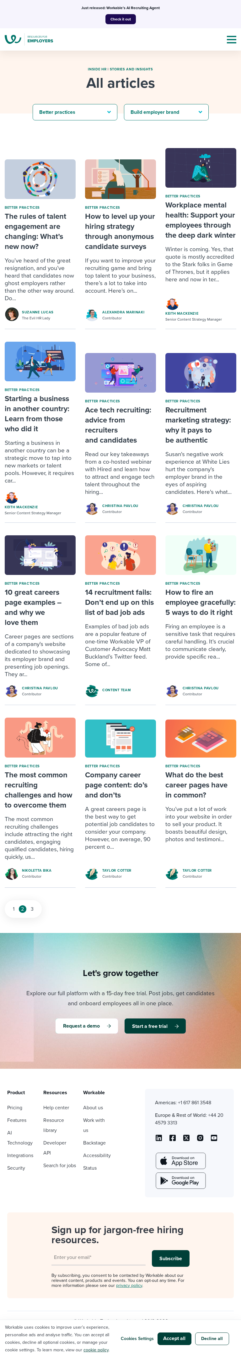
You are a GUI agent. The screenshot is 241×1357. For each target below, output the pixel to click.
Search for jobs (59, 1165)
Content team (116, 690)
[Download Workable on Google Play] (180, 1180)
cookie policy (96, 1350)
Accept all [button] (174, 1338)
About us (93, 1108)
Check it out (120, 19)
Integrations (20, 1155)
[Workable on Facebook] (172, 1140)
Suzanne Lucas (38, 312)
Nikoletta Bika (37, 871)
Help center (56, 1108)
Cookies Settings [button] (137, 1338)
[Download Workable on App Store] (180, 1161)
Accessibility (97, 1155)
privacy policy (129, 1285)
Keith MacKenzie (182, 314)
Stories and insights (131, 69)
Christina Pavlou (120, 506)
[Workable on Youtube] (186, 1140)
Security (16, 1168)
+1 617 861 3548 (194, 1103)
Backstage (94, 1143)
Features (16, 1120)
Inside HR (97, 69)
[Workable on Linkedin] (159, 1140)
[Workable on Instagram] (214, 1140)
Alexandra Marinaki (123, 312)
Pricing (14, 1108)
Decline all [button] (212, 1338)
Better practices (22, 208)
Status (90, 1168)
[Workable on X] (200, 1140)
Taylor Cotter (116, 871)
